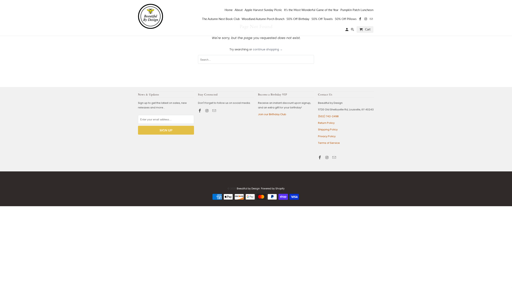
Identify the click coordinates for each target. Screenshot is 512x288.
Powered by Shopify (273, 188)
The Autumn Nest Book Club (221, 19)
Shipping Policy (328, 129)
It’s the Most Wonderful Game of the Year (311, 10)
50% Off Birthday (297, 19)
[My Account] (347, 30)
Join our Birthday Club (272, 114)
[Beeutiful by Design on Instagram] (207, 110)
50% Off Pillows (346, 19)
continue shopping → (268, 49)
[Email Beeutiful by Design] (214, 110)
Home (229, 10)
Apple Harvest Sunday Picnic (263, 10)
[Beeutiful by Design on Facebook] (200, 110)
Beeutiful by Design (248, 188)
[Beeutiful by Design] (150, 16)
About (239, 10)
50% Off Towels (322, 19)
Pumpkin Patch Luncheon (356, 10)
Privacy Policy (327, 136)
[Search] (353, 30)
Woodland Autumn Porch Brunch (263, 19)
